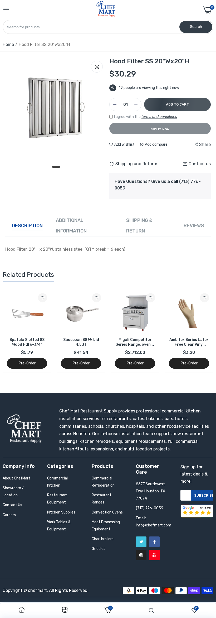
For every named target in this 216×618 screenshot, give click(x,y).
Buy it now (160, 129)
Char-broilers (103, 539)
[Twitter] (141, 541)
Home (8, 44)
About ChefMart (16, 478)
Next (200, 330)
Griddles (98, 548)
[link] (42, 297)
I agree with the (145, 117)
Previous (15, 330)
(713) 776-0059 (149, 508)
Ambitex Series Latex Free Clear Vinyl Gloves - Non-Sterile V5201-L (189, 342)
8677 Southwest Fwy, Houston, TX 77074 (150, 491)
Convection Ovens (107, 512)
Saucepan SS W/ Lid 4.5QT (81, 342)
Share (205, 144)
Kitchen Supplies (61, 512)
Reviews (194, 226)
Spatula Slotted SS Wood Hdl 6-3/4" (27, 342)
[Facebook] (154, 541)
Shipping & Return (139, 225)
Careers (9, 515)
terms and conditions (159, 117)
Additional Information (71, 225)
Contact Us (12, 505)
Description (27, 226)
